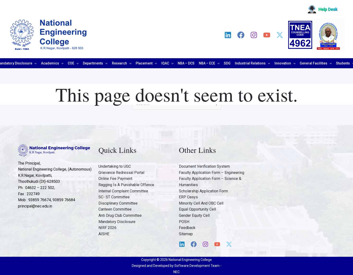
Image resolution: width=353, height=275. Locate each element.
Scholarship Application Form (203, 191)
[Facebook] (240, 35)
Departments (93, 63)
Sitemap (186, 234)
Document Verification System (204, 166)
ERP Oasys (188, 197)
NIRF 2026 (107, 227)
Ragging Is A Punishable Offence (126, 185)
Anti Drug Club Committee (120, 215)
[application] (34, 63)
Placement (144, 63)
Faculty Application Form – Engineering (211, 172)
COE (71, 63)
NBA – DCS (186, 63)
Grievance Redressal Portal (121, 172)
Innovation (282, 63)
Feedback (187, 227)
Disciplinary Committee (118, 203)
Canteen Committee (115, 209)
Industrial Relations (250, 63)
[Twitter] (279, 35)
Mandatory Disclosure (116, 221)
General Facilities (313, 63)
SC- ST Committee (114, 197)
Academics (50, 63)
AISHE (103, 234)
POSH (184, 221)
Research (119, 63)
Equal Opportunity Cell (197, 209)
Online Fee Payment (115, 178)
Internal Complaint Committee (123, 191)
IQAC (165, 63)
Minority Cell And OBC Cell (201, 203)
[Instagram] (253, 35)
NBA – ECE (207, 63)
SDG (227, 63)
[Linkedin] (227, 35)
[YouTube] (266, 35)
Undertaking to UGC (114, 166)
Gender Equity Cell (194, 215)
